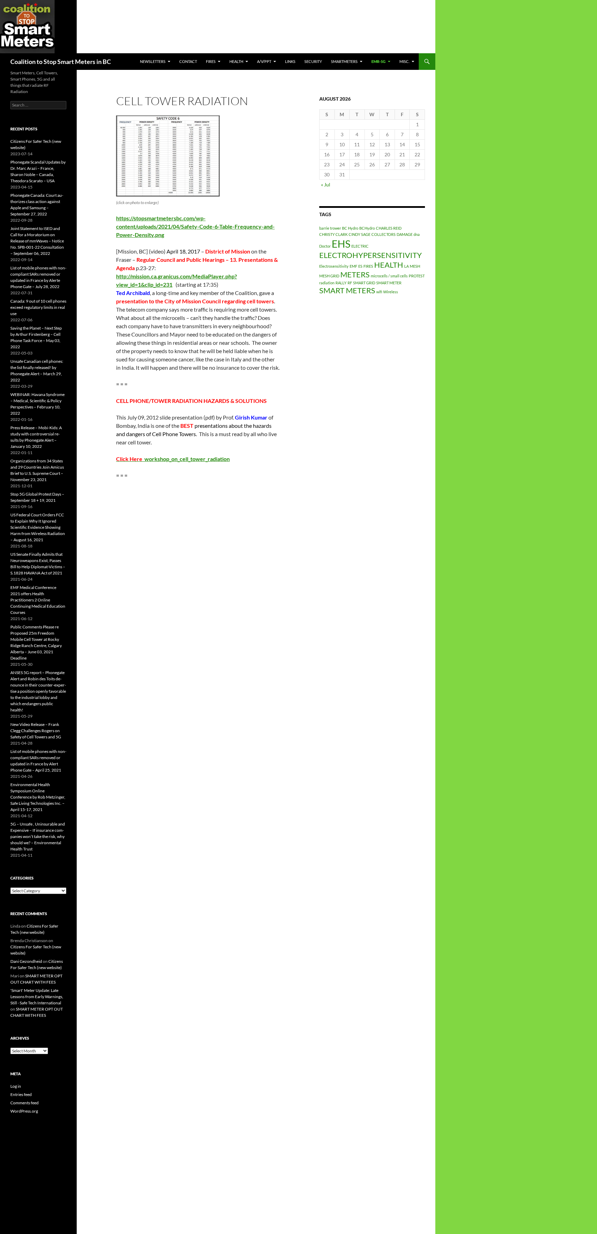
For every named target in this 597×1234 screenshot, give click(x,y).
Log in (15, 1086)
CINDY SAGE (359, 234)
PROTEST (417, 276)
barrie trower (330, 228)
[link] (195, 226)
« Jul (325, 184)
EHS (341, 244)
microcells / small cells (389, 276)
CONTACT (188, 61)
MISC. (404, 61)
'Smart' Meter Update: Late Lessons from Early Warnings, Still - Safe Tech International (36, 996)
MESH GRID (329, 276)
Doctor (325, 246)
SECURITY (313, 61)
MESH (415, 266)
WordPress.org (24, 1111)
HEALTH (236, 61)
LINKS (290, 61)
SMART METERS (347, 290)
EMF (353, 266)
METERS (355, 274)
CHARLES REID (388, 228)
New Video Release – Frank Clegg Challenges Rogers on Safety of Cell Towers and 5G (35, 730)
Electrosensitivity (334, 266)
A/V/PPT (264, 61)
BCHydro (367, 228)
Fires (211, 61)
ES (360, 266)
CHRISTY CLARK (333, 234)
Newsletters (152, 61)
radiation (326, 282)
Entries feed (21, 1094)
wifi (379, 291)
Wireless (390, 291)
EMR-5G (378, 61)
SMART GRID (364, 282)
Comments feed (24, 1102)
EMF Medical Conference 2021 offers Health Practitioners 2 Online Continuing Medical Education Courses (37, 600)
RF (350, 282)
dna (417, 234)
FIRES (368, 266)
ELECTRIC (360, 246)
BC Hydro (350, 228)
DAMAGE (405, 234)
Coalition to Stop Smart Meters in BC (60, 61)
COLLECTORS (383, 234)
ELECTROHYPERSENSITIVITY (370, 255)
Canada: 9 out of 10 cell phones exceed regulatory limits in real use (38, 307)
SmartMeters (344, 61)
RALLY (341, 282)
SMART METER (388, 282)
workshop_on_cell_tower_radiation (173, 458)
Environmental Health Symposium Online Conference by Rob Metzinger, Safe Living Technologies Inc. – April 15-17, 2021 (37, 797)
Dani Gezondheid (26, 961)
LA (406, 266)
